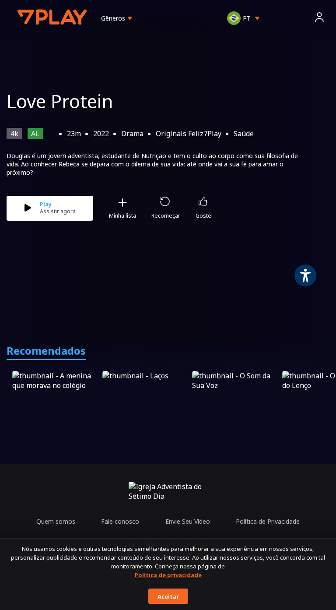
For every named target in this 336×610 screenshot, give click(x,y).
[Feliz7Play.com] (53, 18)
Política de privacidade (168, 575)
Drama (132, 133)
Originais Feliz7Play (188, 133)
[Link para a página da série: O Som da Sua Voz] (235, 395)
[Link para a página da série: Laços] (145, 395)
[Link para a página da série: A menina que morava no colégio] (55, 395)
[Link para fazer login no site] (319, 18)
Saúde (244, 133)
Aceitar (168, 596)
